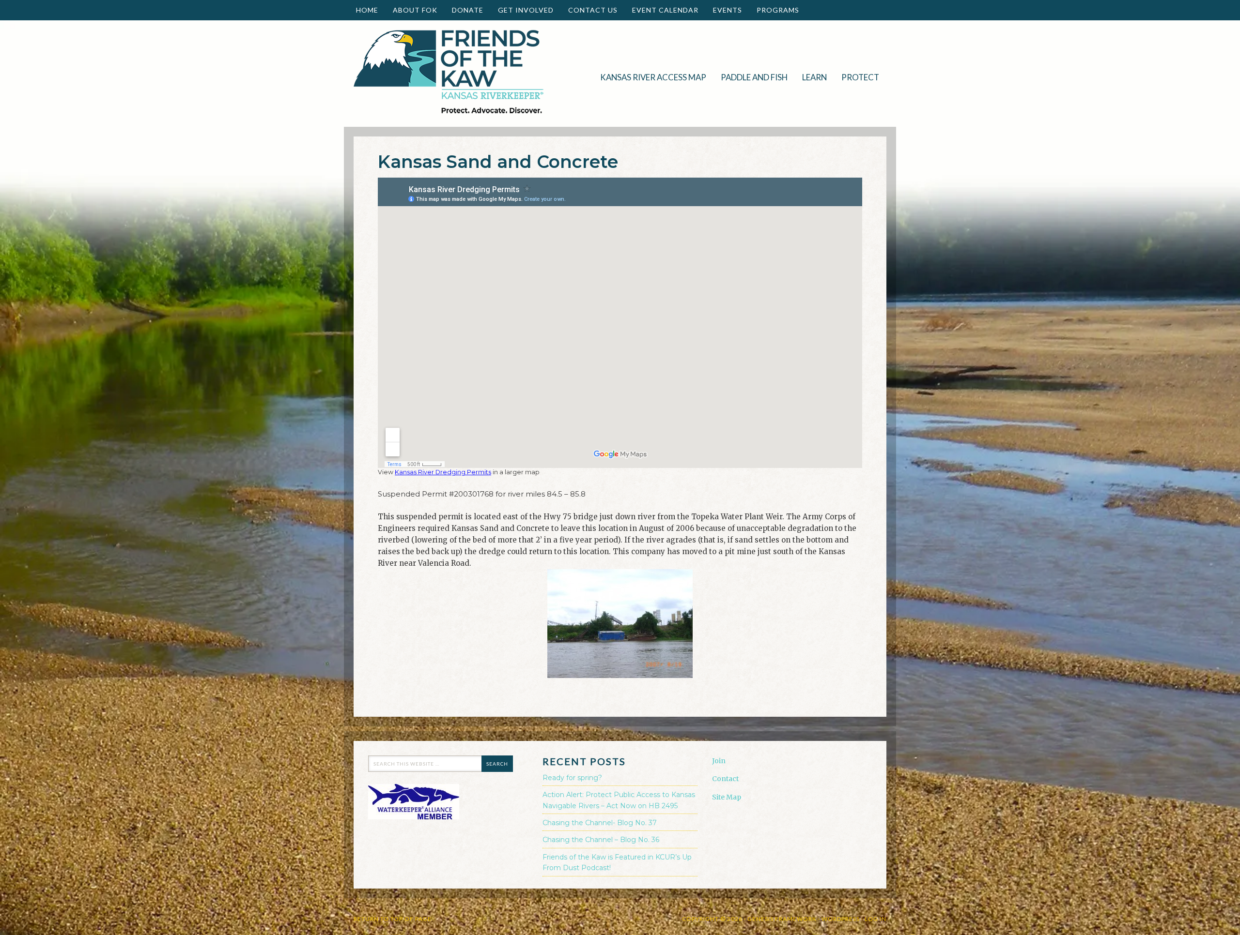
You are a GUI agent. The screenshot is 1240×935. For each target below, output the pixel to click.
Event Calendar (665, 10)
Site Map (726, 797)
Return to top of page (393, 918)
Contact (725, 778)
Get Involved (522, 10)
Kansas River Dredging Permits (443, 472)
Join (719, 760)
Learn (811, 77)
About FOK (411, 10)
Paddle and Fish (750, 77)
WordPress (841, 918)
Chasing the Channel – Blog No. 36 (600, 839)
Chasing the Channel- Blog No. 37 (599, 822)
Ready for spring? (572, 777)
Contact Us (593, 10)
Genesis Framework (782, 918)
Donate (464, 10)
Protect (856, 77)
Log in (875, 918)
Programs (774, 10)
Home (367, 10)
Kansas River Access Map (653, 77)
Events (724, 10)
